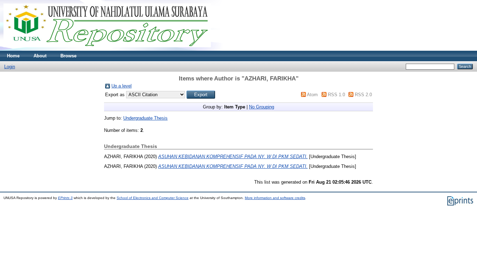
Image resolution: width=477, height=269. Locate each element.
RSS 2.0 (363, 94)
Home (13, 55)
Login (9, 66)
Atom (312, 94)
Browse (68, 55)
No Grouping (261, 106)
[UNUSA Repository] (107, 49)
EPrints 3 (65, 198)
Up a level (121, 86)
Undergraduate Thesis (145, 118)
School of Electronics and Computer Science (153, 198)
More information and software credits (275, 198)
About (40, 55)
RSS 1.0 (336, 94)
